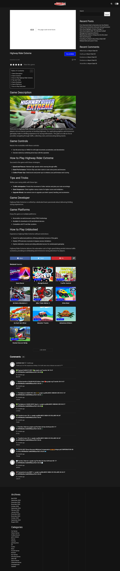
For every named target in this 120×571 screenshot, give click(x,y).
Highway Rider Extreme (27, 129)
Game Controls (16, 76)
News (12, 548)
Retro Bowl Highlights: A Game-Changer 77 (91, 29)
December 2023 (15, 514)
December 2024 (15, 502)
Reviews (13, 552)
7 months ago (29, 363)
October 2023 (15, 518)
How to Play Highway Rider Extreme (22, 78)
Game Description (17, 73)
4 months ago (21, 374)
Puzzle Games (15, 550)
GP (12, 545)
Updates (13, 566)
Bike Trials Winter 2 (43, 303)
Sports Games (15, 560)
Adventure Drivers (65, 323)
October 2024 (15, 506)
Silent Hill (13, 558)
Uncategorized (15, 564)
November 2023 (15, 516)
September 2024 (16, 508)
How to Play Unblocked (18, 86)
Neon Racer (20, 283)
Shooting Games (15, 556)
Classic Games (15, 533)
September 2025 (16, 500)
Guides (13, 546)
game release (15, 537)
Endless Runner (15, 535)
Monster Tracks (42, 323)
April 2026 (14, 498)
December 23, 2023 (15, 59)
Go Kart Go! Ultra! (20, 323)
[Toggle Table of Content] (31, 71)
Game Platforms (17, 84)
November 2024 (15, 504)
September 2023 (16, 520)
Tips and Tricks (16, 80)
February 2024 (15, 510)
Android (36, 221)
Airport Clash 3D (93, 50)
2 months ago (21, 476)
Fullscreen (70, 54)
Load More (43, 350)
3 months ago (21, 408)
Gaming (13, 541)
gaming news (15, 543)
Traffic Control (65, 283)
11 (75, 60)
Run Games (14, 554)
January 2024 (15, 512)
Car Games (14, 279)
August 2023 (14, 522)
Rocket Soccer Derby (20, 343)
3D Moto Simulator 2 (20, 303)
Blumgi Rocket (43, 283)
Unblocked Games (16, 562)
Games (13, 539)
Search (82, 11)
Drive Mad (65, 303)
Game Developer (17, 82)
